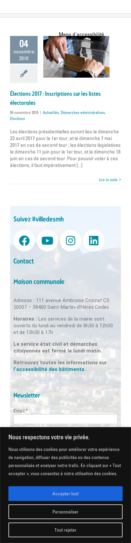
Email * (20, 411)
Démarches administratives (83, 112)
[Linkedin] (93, 240)
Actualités (51, 112)
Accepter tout (65, 494)
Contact (23, 261)
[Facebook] (24, 240)
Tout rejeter (65, 530)
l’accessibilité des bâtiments (48, 369)
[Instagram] (70, 240)
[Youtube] (47, 240)
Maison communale (38, 282)
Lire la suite (108, 179)
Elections (17, 118)
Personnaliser (65, 512)
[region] (65, 485)
